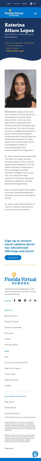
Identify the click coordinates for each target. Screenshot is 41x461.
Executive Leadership (14, 46)
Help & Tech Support (13, 368)
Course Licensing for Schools (16, 363)
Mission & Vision (11, 316)
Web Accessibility (11, 380)
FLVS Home (9, 43)
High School (9, 402)
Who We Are (29, 43)
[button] (9, 3)
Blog (6, 357)
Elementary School (12, 413)
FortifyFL (8, 386)
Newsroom (9, 333)
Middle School (10, 408)
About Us (19, 43)
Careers (24, 3)
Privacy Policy (9, 448)
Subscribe (12, 258)
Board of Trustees (12, 322)
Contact (16, 3)
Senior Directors (12, 48)
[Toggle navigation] (35, 13)
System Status (10, 374)
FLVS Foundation (11, 345)
